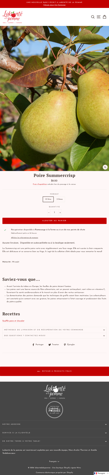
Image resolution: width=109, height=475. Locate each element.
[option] (54, 4)
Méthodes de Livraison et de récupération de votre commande (43, 330)
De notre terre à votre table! (21, 441)
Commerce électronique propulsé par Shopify (54, 472)
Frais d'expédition (40, 184)
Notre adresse (11, 424)
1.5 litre (48, 199)
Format (54, 194)
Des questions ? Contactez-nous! (25, 335)
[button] (101, 473)
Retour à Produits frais (56, 371)
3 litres (60, 199)
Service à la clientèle (16, 433)
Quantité (54, 207)
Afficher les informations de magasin (24, 238)
